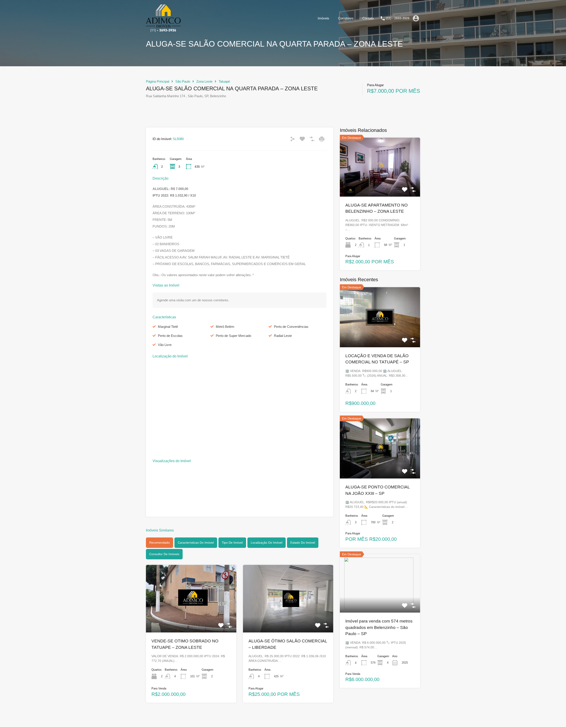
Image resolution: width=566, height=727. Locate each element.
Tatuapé (224, 81)
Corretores (346, 18)
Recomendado (159, 542)
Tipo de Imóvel (232, 542)
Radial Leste (283, 336)
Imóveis (323, 18)
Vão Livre (165, 345)
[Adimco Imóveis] (163, 30)
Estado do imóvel (302, 542)
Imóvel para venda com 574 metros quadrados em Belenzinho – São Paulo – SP (379, 627)
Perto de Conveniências (291, 326)
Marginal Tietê (168, 326)
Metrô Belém (225, 326)
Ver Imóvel (191, 619)
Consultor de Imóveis (164, 554)
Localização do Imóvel (266, 542)
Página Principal (157, 81)
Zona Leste (204, 81)
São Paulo (182, 81)
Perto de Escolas (170, 336)
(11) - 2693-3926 (397, 18)
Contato (368, 18)
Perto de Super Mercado (233, 336)
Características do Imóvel (196, 542)
